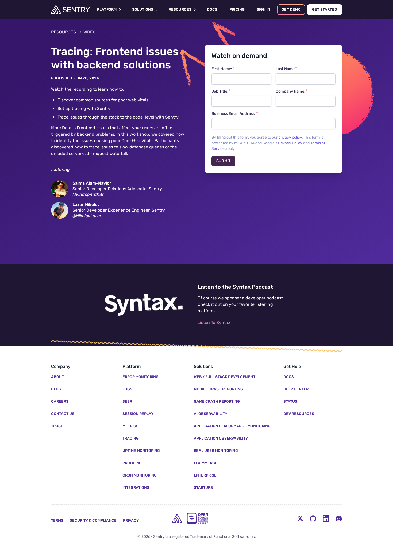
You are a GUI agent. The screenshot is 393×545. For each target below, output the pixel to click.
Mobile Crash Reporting (218, 389)
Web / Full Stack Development (224, 377)
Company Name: (290, 91)
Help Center (296, 389)
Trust (57, 426)
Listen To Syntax (214, 322)
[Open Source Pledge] (197, 518)
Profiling (132, 463)
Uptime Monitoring (141, 450)
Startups (203, 487)
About (57, 377)
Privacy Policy (290, 143)
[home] (177, 518)
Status (290, 401)
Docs (288, 377)
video (89, 32)
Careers (59, 401)
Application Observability (221, 438)
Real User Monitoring (216, 450)
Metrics (130, 426)
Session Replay (137, 413)
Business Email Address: (233, 113)
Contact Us (62, 413)
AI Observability (210, 413)
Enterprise (205, 475)
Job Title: (219, 91)
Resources (66, 32)
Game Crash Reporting (217, 401)
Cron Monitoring (139, 475)
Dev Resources (298, 413)
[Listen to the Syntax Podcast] (144, 305)
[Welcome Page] (70, 9)
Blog (56, 389)
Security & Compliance (93, 520)
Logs (127, 389)
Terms (57, 520)
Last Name (285, 69)
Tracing (130, 438)
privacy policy (290, 137)
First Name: (221, 69)
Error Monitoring (140, 377)
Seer (127, 401)
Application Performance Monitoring (232, 426)
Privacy (131, 520)
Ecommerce (205, 463)
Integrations (135, 487)
